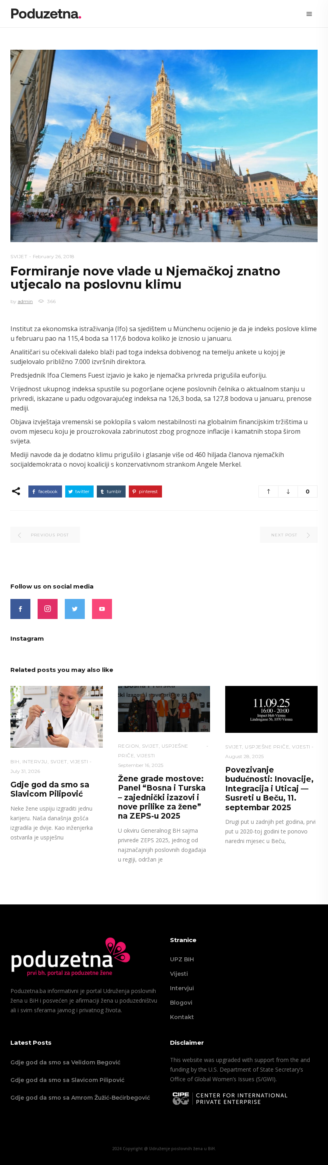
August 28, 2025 (244, 756)
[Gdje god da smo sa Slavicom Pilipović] (56, 717)
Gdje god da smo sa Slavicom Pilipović (49, 789)
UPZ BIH (182, 959)
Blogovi (181, 1002)
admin (25, 301)
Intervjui (182, 988)
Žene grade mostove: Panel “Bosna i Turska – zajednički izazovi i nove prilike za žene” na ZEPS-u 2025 (162, 797)
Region (128, 746)
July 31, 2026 (25, 771)
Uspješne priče (267, 747)
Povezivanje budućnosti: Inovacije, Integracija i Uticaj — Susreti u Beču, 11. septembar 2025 (269, 788)
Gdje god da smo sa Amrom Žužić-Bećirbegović (80, 1097)
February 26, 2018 (53, 256)
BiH (15, 761)
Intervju (35, 761)
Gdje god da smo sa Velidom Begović (65, 1062)
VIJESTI (79, 761)
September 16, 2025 (140, 765)
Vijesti (179, 973)
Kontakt (182, 1017)
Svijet (18, 256)
